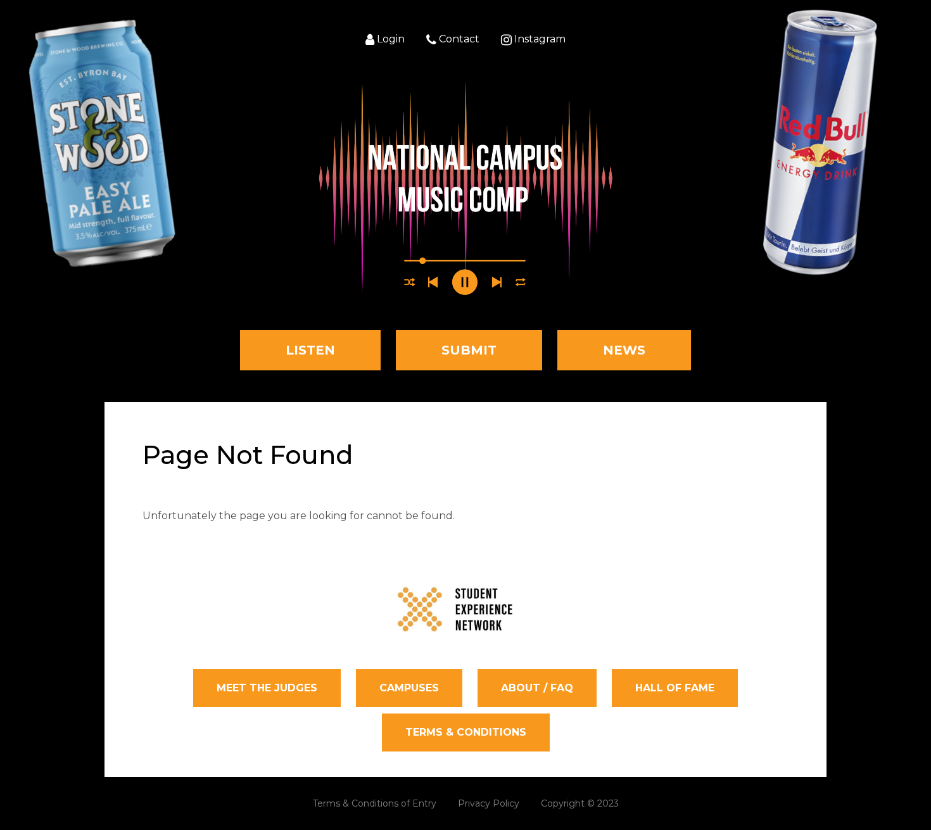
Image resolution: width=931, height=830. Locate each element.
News (624, 350)
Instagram (539, 39)
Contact (457, 39)
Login (389, 39)
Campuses (409, 688)
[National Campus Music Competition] (465, 188)
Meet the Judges (267, 688)
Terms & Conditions (465, 732)
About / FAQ (537, 688)
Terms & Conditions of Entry (374, 803)
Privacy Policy (488, 803)
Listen (310, 350)
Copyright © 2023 (580, 803)
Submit (469, 350)
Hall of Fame (674, 688)
